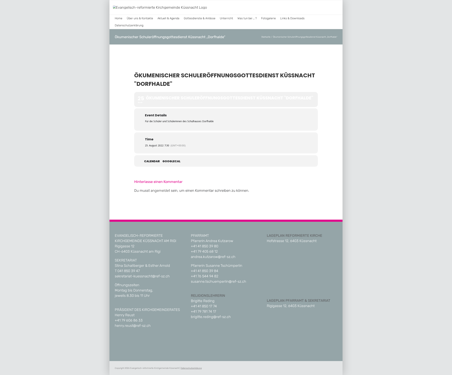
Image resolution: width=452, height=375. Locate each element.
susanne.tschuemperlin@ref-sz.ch (218, 281)
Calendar (152, 161)
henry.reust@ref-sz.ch (133, 325)
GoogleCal (171, 161)
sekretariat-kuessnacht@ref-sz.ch (142, 276)
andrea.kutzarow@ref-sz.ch (213, 257)
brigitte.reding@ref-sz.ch (211, 317)
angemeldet (160, 190)
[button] (149, 25)
